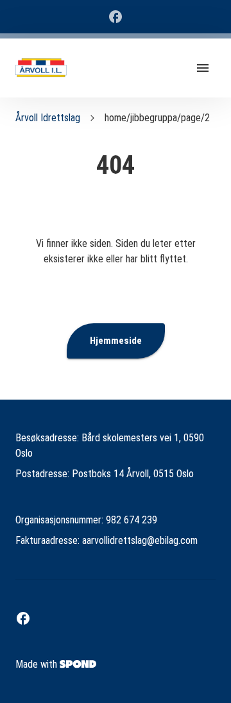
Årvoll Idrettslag (47, 118)
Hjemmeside (116, 340)
